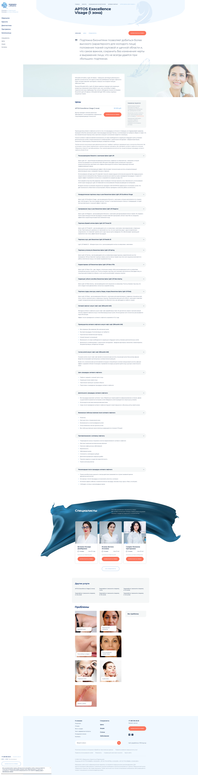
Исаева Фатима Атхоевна (108, 548)
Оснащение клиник (80, 734)
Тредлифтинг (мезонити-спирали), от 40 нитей (134, 594)
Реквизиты (98, 752)
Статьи (102, 732)
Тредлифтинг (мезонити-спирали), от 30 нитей (109, 594)
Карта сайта (128, 752)
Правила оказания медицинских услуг (126, 749)
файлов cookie (39, 770)
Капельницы (6, 33)
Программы (6, 29)
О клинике (78, 721)
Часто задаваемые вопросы (83, 731)
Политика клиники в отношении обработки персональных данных (94, 749)
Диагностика (6, 25)
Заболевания (104, 736)
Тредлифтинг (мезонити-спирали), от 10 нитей (134, 589)
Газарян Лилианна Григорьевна (133, 548)
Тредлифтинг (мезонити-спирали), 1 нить (109, 589)
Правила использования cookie (84, 752)
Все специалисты (110, 568)
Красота (5, 22)
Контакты (4, 47)
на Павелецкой (11, 10)
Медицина (6, 18)
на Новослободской (12, 12)
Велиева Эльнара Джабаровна (84, 548)
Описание (78, 33)
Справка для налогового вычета (113, 752)
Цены (3, 41)
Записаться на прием (11, 763)
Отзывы (82, 551)
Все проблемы (133, 614)
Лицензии (78, 723)
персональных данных (7, 771)
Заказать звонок (17, 756)
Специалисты (5, 38)
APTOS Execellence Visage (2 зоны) (85, 588)
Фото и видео (79, 728)
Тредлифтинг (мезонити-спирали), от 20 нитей (85, 594)
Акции (3, 44)
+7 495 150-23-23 (6, 756)
